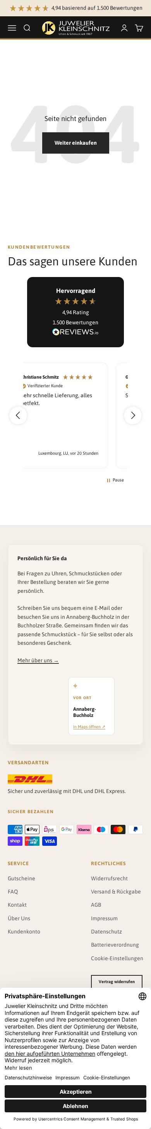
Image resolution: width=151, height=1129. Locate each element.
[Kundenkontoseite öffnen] (124, 28)
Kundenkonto (24, 931)
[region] (75, 415)
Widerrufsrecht (109, 878)
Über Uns (19, 918)
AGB (96, 905)
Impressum (104, 918)
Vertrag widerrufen (117, 981)
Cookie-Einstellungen (117, 958)
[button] (18, 415)
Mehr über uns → (38, 660)
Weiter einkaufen (76, 143)
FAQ (13, 891)
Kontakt (17, 905)
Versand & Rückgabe (116, 891)
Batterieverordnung (115, 945)
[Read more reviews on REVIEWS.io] (75, 333)
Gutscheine (21, 878)
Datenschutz (106, 931)
